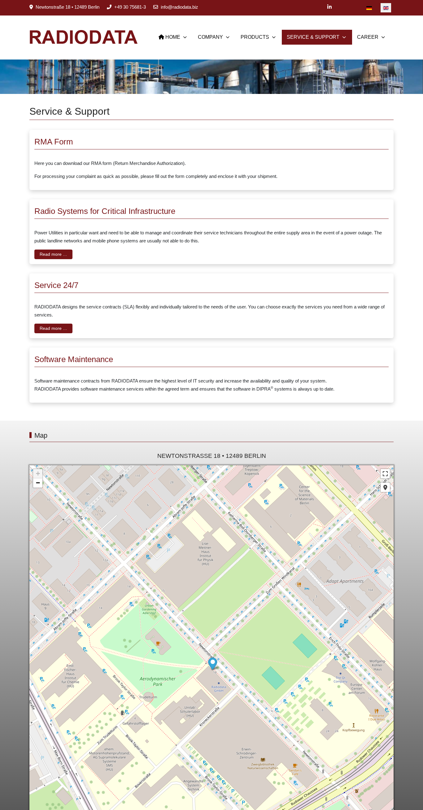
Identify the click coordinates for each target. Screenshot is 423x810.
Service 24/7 (56, 285)
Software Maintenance (73, 359)
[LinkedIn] (329, 7)
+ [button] (38, 473)
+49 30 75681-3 (130, 7)
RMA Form (53, 141)
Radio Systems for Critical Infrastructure (104, 211)
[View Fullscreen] (385, 473)
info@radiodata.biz (179, 7)
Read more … (53, 254)
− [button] (38, 483)
